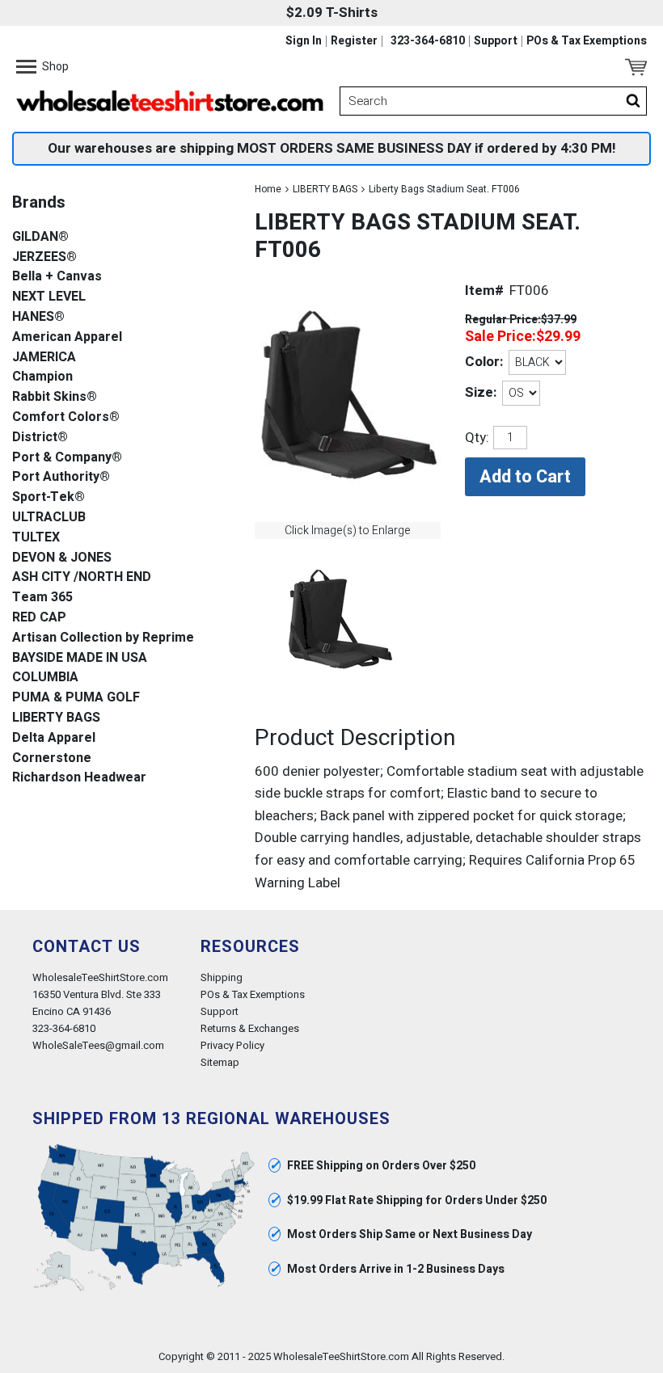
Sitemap (220, 1062)
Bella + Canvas (57, 276)
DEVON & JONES (62, 558)
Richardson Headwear (79, 777)
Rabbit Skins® (54, 397)
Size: (480, 392)
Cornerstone (51, 758)
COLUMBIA (45, 677)
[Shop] (26, 67)
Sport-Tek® (48, 497)
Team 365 (42, 597)
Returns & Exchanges (250, 1028)
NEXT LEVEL (49, 296)
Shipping (222, 977)
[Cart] (636, 67)
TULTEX (36, 537)
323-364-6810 (428, 41)
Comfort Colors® (66, 417)
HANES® (38, 317)
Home (268, 189)
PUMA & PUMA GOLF (76, 697)
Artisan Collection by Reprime (103, 638)
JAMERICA (44, 357)
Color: (484, 362)
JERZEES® (44, 257)
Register (354, 41)
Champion (42, 377)
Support (495, 41)
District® (40, 437)
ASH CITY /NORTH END (81, 577)
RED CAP (39, 617)
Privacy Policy (232, 1045)
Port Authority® (61, 477)
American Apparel (67, 337)
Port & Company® (67, 457)
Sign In (303, 41)
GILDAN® (40, 237)
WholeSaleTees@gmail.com (98, 1045)
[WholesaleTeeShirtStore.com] (169, 101)
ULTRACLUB (49, 517)
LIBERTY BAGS (325, 189)
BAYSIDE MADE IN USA (79, 658)
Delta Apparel (53, 738)
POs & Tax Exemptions (586, 41)
